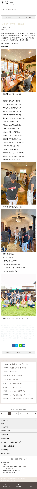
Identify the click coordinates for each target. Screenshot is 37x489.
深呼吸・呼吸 (6, 430)
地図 (24, 466)
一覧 (18, 17)
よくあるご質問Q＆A (8, 446)
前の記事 (8, 17)
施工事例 (5, 434)
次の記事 (28, 17)
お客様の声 (5, 438)
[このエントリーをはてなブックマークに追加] (23, 345)
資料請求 (18, 486)
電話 (31, 486)
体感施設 (5, 450)
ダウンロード (6, 486)
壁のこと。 (5, 29)
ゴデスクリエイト (13, 480)
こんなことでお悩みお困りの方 (11, 442)
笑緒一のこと (6, 454)
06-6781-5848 (9, 468)
